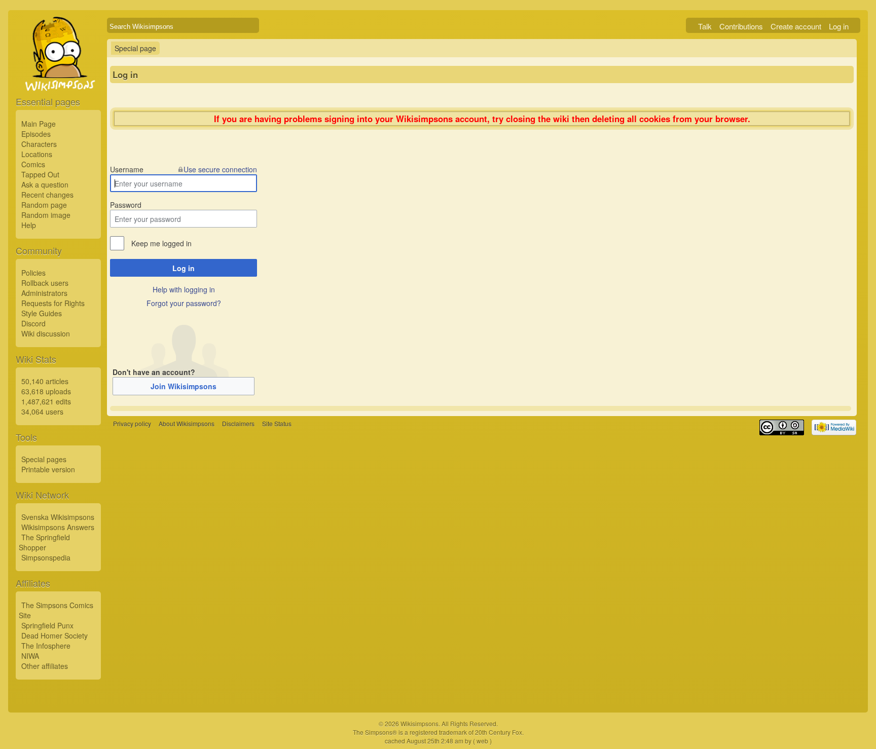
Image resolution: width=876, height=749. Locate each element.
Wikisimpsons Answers (57, 527)
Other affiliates (44, 666)
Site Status (276, 424)
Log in (839, 26)
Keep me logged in (161, 243)
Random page (44, 205)
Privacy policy (132, 424)
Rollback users (44, 283)
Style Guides (41, 313)
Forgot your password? (184, 303)
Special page (135, 48)
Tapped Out (40, 174)
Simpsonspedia (45, 557)
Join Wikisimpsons (183, 386)
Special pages (43, 459)
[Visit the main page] (58, 77)
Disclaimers (238, 424)
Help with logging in (184, 289)
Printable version (48, 469)
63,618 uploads (46, 391)
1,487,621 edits (46, 401)
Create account (796, 26)
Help (28, 225)
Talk (705, 26)
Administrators (44, 293)
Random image (45, 215)
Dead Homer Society (54, 635)
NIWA (30, 656)
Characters (39, 144)
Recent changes (47, 195)
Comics (33, 164)
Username (126, 169)
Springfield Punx (47, 625)
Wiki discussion (45, 333)
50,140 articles (44, 381)
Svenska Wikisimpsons (57, 517)
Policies (33, 273)
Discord (33, 323)
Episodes (36, 134)
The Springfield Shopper (44, 542)
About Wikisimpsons (186, 424)
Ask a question (44, 184)
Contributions (741, 26)
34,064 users (42, 411)
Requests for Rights (53, 303)
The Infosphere (45, 646)
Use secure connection (220, 169)
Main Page (38, 124)
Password (125, 205)
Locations (36, 154)
